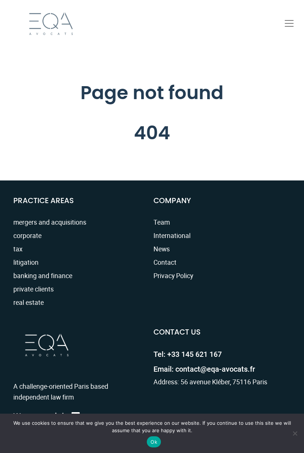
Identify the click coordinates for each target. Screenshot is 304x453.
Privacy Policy (173, 275)
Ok (154, 442)
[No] (294, 433)
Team (161, 222)
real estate (28, 302)
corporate (27, 235)
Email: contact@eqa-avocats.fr (204, 369)
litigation (26, 262)
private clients (33, 288)
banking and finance (42, 275)
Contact (164, 262)
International (172, 235)
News (161, 248)
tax (18, 248)
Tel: (187, 354)
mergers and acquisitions (49, 222)
